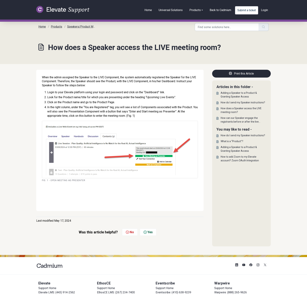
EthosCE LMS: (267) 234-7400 (116, 292)
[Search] (263, 27)
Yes (150, 232)
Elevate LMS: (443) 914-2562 (56, 292)
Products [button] (195, 10)
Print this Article (244, 73)
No (132, 232)
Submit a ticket (246, 10)
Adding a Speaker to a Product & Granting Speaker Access (239, 94)
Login (264, 10)
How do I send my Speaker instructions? (243, 102)
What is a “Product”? (232, 141)
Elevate (44, 283)
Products (56, 26)
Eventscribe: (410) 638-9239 (173, 292)
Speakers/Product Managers (85, 26)
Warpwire (222, 283)
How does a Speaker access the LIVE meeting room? (241, 110)
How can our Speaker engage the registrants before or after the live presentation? (240, 120)
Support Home (47, 288)
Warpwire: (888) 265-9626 (230, 292)
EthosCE (104, 283)
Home (148, 10)
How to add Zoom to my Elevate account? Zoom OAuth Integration (240, 158)
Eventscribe (165, 283)
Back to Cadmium (220, 10)
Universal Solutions (171, 10)
